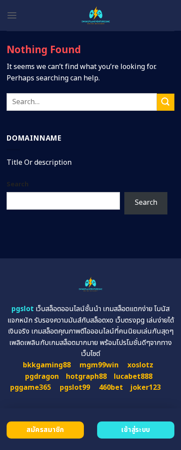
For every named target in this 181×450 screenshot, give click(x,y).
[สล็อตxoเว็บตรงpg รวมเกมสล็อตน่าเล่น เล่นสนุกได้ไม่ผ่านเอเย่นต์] (96, 15)
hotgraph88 (86, 376)
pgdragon (42, 376)
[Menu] (12, 15)
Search (18, 184)
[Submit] (165, 102)
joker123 (145, 387)
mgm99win (99, 365)
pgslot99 (75, 387)
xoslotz (140, 365)
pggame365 (30, 387)
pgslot (22, 309)
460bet (111, 387)
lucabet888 (133, 376)
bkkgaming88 (47, 365)
